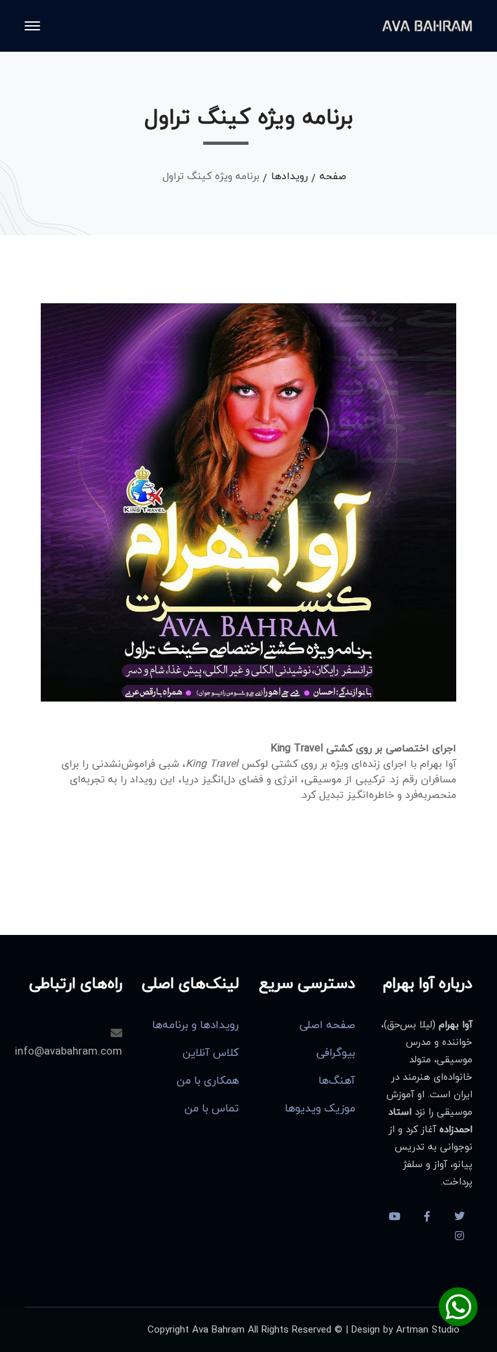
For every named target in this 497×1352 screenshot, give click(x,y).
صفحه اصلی (327, 1025)
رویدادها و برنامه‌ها (195, 1025)
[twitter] (459, 1216)
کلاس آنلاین (210, 1053)
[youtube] (394, 1216)
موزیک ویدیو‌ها (320, 1108)
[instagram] (459, 1235)
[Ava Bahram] (427, 25)
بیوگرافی (335, 1053)
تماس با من (211, 1108)
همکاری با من (208, 1080)
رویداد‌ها (289, 176)
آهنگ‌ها (336, 1080)
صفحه (333, 176)
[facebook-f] (427, 1216)
